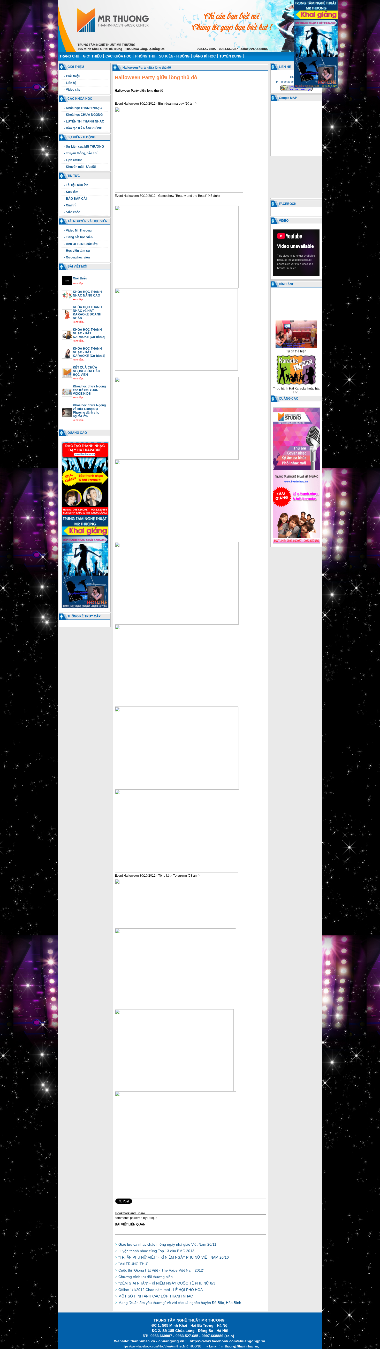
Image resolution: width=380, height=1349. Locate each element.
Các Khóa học (118, 56)
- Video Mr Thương (78, 230)
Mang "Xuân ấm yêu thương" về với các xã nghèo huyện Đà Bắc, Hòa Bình (179, 1303)
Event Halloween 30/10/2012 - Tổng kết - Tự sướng (151, 875)
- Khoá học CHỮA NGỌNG (83, 115)
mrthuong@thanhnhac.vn (239, 1346)
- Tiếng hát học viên (78, 237)
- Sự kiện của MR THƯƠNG (84, 146)
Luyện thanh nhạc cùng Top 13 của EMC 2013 (156, 1251)
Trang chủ (69, 56)
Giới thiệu (92, 56)
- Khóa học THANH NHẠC (83, 108)
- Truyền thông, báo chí (80, 153)
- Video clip (72, 89)
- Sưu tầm (71, 192)
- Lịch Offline (73, 160)
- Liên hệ (70, 83)
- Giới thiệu (72, 76)
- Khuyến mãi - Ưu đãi (80, 167)
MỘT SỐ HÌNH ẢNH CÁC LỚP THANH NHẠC (155, 1296)
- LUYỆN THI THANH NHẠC (84, 121)
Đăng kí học (204, 56)
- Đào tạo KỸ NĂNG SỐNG (83, 128)
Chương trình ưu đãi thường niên (145, 1277)
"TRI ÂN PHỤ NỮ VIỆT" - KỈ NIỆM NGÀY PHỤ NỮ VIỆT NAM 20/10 (173, 1257)
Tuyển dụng (230, 56)
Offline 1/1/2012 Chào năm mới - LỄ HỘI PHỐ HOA (160, 1290)
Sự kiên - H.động (174, 56)
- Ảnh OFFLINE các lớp (80, 244)
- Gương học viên (77, 257)
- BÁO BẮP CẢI (75, 198)
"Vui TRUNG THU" (133, 1264)
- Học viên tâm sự (77, 251)
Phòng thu (145, 56)
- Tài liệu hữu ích (76, 185)
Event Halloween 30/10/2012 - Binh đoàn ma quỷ (149, 103)
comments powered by (136, 1218)
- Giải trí (69, 205)
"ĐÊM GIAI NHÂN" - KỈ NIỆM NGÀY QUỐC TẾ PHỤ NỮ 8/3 (166, 1283)
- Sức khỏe (72, 212)
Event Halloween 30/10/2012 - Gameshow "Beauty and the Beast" (161, 196)
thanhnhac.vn (143, 1341)
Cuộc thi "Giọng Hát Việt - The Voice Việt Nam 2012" (161, 1270)
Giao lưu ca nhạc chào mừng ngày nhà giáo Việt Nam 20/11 (167, 1244)
